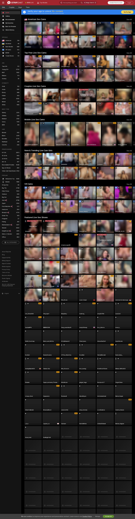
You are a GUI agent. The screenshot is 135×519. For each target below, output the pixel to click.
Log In (129, 2)
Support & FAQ (6, 257)
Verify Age (127, 12)
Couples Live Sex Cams (35, 86)
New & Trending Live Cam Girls (38, 150)
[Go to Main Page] (15, 2)
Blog (3, 254)
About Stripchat (6, 251)
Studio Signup (6, 278)
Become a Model (7, 275)
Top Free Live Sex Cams (35, 53)
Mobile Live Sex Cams (34, 119)
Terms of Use (6, 272)
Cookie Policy (87, 516)
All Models (5, 281)
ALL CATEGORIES (12, 242)
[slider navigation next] (130, 35)
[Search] (81, 2)
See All (129, 19)
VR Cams (28, 184)
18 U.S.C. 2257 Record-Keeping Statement (8, 285)
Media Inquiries (6, 266)
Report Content (6, 263)
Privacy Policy (6, 269)
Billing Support (6, 260)
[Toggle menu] (3, 2)
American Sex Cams (37, 19)
